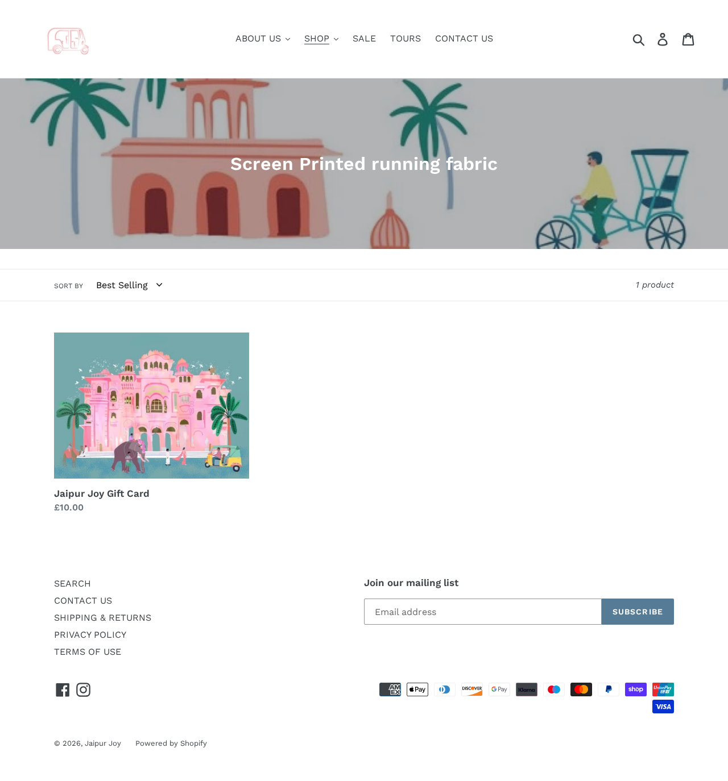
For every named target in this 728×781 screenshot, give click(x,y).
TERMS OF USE (87, 651)
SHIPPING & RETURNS (102, 617)
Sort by (68, 286)
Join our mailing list (411, 582)
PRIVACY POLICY (90, 634)
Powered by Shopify (171, 743)
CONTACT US (83, 600)
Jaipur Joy (103, 743)
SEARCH (72, 583)
